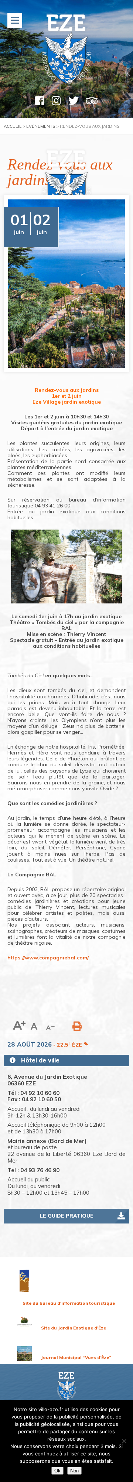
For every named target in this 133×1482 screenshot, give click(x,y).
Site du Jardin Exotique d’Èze (73, 1328)
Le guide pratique (66, 1215)
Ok (57, 1471)
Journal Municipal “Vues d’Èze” (76, 1357)
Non (74, 1471)
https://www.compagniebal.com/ (48, 957)
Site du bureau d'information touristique (69, 1303)
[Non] (123, 1441)
